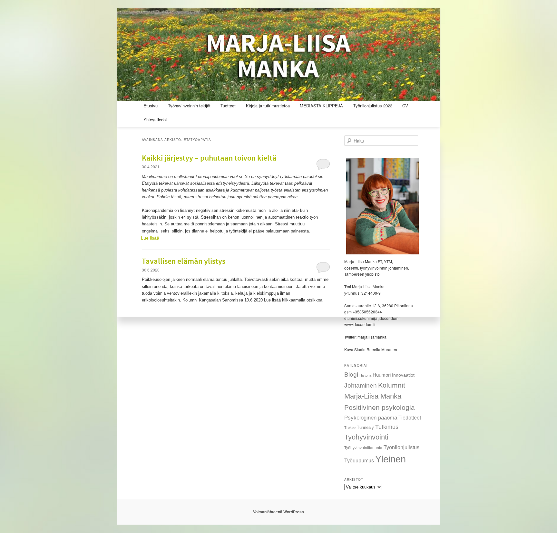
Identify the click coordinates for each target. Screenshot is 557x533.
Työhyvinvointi (366, 437)
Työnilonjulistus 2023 (372, 106)
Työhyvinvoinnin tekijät (189, 106)
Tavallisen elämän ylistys (183, 261)
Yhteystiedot (155, 119)
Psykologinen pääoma (370, 417)
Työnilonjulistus (401, 447)
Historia (365, 375)
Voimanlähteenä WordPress (278, 512)
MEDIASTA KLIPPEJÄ (321, 106)
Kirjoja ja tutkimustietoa (268, 106)
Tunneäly (365, 427)
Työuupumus (359, 460)
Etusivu (150, 106)
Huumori (382, 375)
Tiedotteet (409, 417)
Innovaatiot (403, 375)
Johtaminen (360, 385)
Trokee (350, 427)
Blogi (351, 374)
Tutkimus (386, 426)
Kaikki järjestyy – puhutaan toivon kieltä (209, 158)
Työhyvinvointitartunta (363, 448)
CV (405, 106)
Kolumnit (391, 385)
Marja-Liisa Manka (372, 396)
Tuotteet (228, 106)
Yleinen (390, 459)
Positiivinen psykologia (379, 407)
